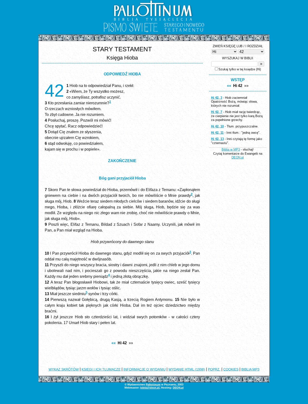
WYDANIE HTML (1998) (186, 369)
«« (113, 343)
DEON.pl (237, 157)
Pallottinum (153, 384)
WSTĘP (238, 80)
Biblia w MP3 (231, 149)
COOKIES (230, 369)
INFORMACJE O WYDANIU (144, 369)
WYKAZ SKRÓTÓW (64, 369)
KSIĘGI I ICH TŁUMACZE (101, 369)
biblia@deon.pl (150, 387)
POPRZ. (214, 369)
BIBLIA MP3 (250, 369)
